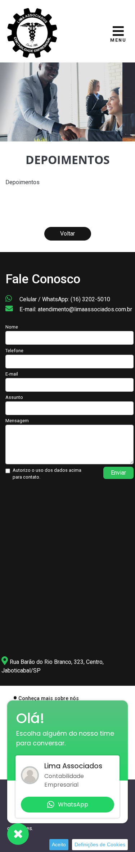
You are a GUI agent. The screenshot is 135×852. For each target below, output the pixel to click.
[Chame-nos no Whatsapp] (18, 834)
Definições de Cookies (100, 844)
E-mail (11, 374)
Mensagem (17, 420)
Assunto (14, 397)
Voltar (67, 233)
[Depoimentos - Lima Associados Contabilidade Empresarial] (32, 31)
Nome (11, 327)
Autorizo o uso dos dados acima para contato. (47, 473)
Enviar (118, 472)
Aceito (59, 844)
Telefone (14, 350)
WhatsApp (73, 804)
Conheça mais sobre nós (48, 698)
